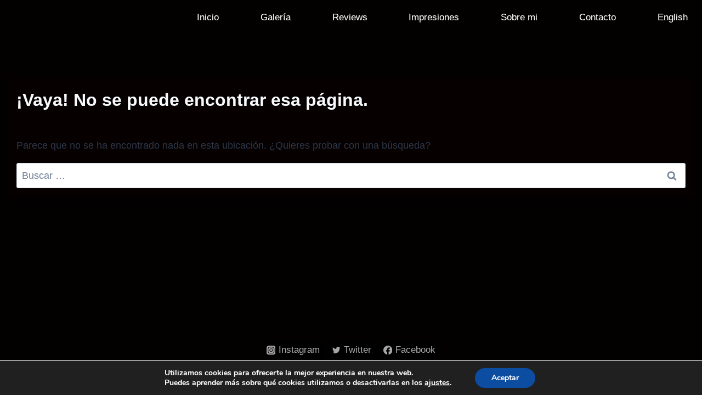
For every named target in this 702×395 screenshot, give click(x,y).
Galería (276, 17)
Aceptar (505, 378)
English (673, 17)
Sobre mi (519, 17)
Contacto (597, 17)
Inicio (208, 17)
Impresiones (434, 17)
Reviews (349, 17)
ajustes (437, 383)
